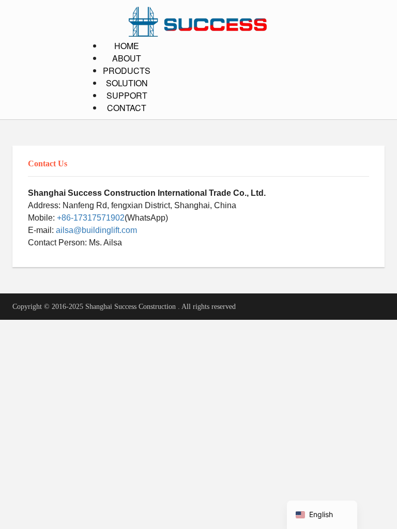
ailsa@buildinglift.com (96, 230)
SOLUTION (127, 83)
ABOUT (126, 58)
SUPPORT (126, 95)
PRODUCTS (126, 70)
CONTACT (126, 108)
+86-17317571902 (91, 217)
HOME (126, 46)
